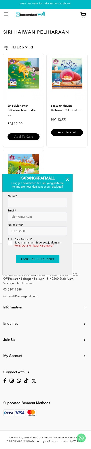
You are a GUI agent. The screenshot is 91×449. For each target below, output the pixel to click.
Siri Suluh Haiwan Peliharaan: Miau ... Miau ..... (22, 110)
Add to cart (23, 136)
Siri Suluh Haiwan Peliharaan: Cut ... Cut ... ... (66, 108)
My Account (12, 356)
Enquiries (10, 324)
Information (12, 307)
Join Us (9, 340)
